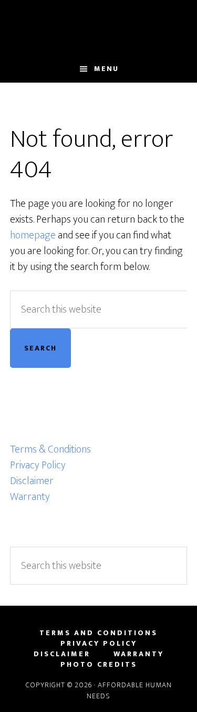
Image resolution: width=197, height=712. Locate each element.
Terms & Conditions (50, 449)
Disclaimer (32, 481)
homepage (33, 235)
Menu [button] (106, 69)
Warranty (30, 497)
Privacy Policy (38, 465)
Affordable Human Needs (99, 28)
